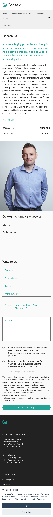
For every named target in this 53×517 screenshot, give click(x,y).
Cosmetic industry (18, 13)
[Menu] (49, 5)
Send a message (26, 407)
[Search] (49, 18)
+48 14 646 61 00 (12, 446)
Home (4, 13)
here (13, 400)
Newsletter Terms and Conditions (22, 366)
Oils (29, 13)
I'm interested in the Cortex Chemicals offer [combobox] (26, 307)
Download (7, 484)
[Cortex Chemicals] (11, 5)
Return (7, 25)
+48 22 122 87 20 (12, 462)
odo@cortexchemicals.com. (14, 395)
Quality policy (8, 479)
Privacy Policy (8, 474)
